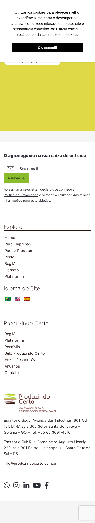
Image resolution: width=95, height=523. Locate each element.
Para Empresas (18, 244)
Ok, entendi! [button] (47, 48)
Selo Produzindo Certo (25, 353)
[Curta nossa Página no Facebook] (47, 485)
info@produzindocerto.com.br (30, 463)
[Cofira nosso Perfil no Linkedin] (26, 485)
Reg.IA (10, 263)
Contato (12, 270)
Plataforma (14, 276)
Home (10, 237)
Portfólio (12, 346)
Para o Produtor (19, 250)
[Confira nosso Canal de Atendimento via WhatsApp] (7, 485)
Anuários (12, 366)
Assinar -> (16, 178)
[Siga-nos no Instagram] (16, 485)
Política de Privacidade (21, 195)
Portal (10, 257)
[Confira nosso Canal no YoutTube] (37, 485)
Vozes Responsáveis (22, 359)
